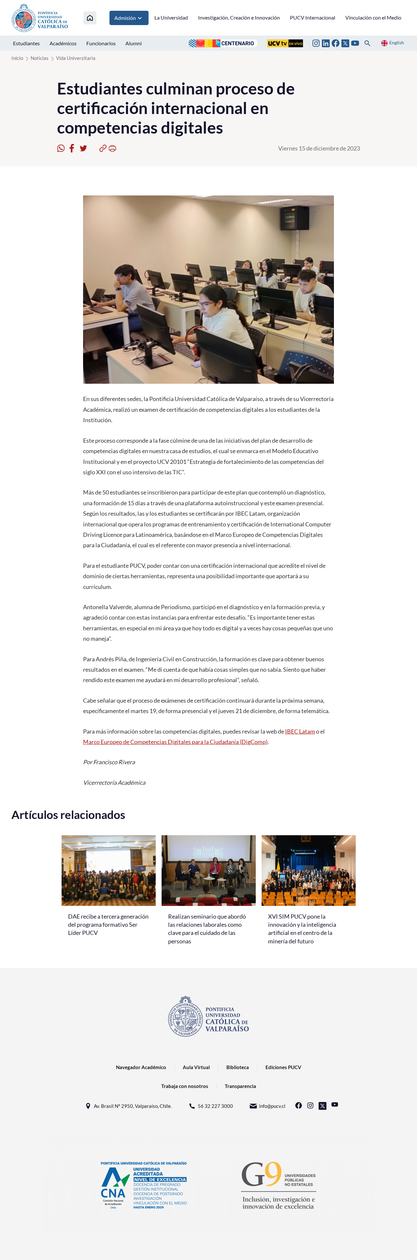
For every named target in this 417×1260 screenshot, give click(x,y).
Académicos (63, 43)
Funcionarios (101, 43)
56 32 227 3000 (215, 1106)
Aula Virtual (196, 1067)
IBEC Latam (300, 731)
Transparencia (240, 1086)
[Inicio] (89, 17)
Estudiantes (26, 43)
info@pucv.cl (272, 1106)
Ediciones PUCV (283, 1067)
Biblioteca (237, 1067)
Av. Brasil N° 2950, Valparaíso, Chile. (133, 1106)
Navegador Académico (141, 1067)
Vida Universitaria (75, 58)
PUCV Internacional (312, 17)
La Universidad (171, 17)
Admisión (125, 18)
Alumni (133, 43)
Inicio (17, 58)
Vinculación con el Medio (373, 17)
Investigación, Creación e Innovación (239, 17)
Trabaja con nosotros (184, 1086)
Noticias (40, 58)
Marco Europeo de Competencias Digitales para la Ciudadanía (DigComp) (175, 741)
